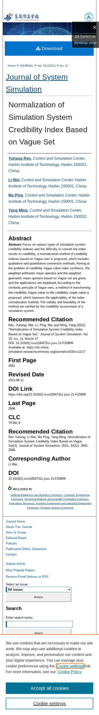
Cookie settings (70, 666)
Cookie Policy (69, 672)
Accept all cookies (50, 688)
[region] (49, 674)
